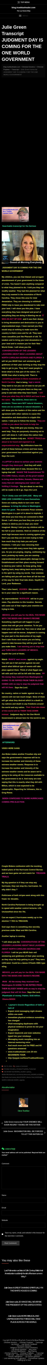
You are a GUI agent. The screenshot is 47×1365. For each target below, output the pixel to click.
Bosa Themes (39, 1340)
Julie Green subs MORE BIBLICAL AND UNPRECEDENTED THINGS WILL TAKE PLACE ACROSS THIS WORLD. (23, 1319)
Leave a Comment (21, 1066)
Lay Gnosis (15, 1344)
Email (4, 1208)
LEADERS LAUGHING (37, 1074)
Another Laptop (26, 1072)
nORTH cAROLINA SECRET (10, 1080)
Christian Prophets (22, 1069)
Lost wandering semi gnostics (15, 1358)
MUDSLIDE (38, 1077)
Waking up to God (24, 1360)
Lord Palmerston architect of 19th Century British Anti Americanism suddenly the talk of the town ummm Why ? (23, 1273)
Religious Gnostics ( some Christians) (24, 1348)
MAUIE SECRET (21, 1077)
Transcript (32, 1069)
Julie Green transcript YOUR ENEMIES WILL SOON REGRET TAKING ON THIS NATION (23, 1123)
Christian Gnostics (10, 1069)
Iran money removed (23, 1074)
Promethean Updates (36, 1358)
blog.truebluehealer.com (23, 7)
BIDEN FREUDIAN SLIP (9, 1074)
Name (4, 1195)
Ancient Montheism (18, 1351)
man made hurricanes (9, 1077)
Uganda (22, 1080)
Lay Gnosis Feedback (29, 1344)
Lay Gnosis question (19, 1349)
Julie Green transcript (24, 1355)
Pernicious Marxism (24, 1346)
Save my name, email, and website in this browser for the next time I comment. (25, 1234)
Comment (6, 1164)
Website (5, 1220)
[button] (23, 16)
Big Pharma (32, 1351)
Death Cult (10, 1355)
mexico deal (30, 1077)
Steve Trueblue (23, 1111)
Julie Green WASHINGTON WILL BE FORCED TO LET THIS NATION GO (23, 1132)
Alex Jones (33, 1349)
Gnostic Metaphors (15, 1356)
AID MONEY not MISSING (12, 1072)
